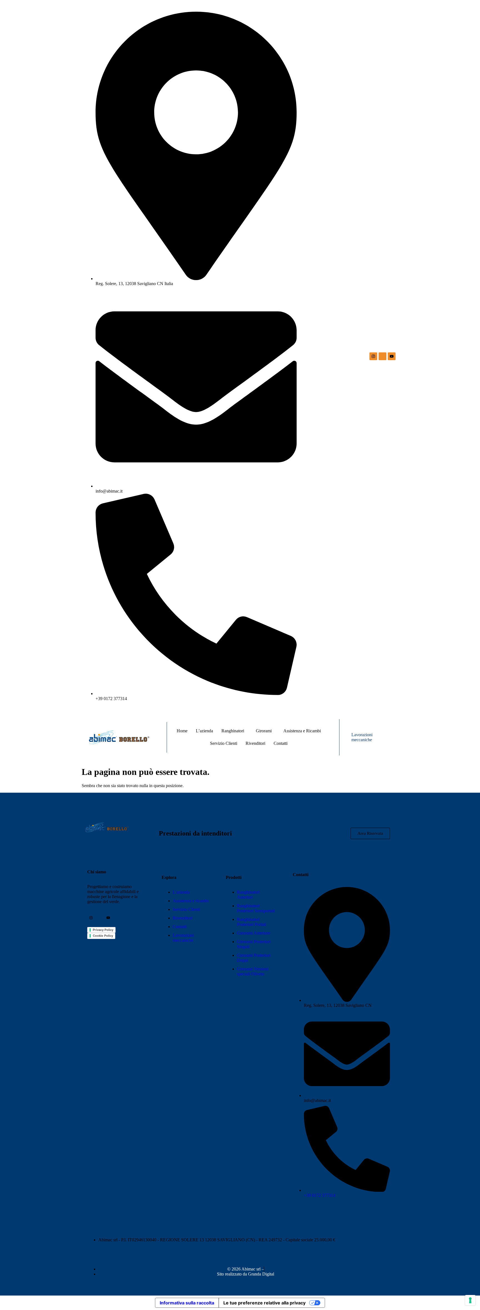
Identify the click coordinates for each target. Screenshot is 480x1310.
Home (182, 730)
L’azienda (204, 730)
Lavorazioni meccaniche (361, 737)
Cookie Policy (103, 936)
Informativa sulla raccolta (187, 1303)
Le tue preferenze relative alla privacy (264, 1303)
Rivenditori (255, 743)
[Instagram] (373, 356)
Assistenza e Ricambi (302, 730)
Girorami (264, 730)
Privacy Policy (103, 930)
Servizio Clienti (223, 743)
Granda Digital (261, 1274)
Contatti (281, 743)
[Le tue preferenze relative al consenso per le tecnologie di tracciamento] (470, 1300)
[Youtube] (392, 356)
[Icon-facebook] (382, 356)
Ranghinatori (232, 730)
